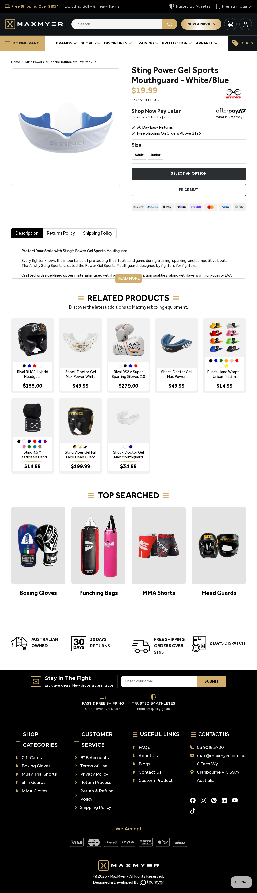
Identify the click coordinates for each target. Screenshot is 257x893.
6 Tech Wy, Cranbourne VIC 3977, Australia (218, 772)
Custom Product (156, 780)
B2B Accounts (94, 757)
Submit (211, 681)
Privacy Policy (94, 774)
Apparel (204, 43)
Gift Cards (32, 757)
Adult (139, 155)
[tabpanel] (128, 260)
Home (15, 62)
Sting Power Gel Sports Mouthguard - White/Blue (60, 62)
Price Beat (188, 190)
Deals (246, 43)
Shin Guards (34, 782)
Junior (155, 155)
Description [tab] (27, 233)
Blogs (144, 764)
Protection (175, 43)
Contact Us (150, 772)
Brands (64, 43)
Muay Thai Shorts (39, 774)
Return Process (95, 782)
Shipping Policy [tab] (97, 233)
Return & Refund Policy (97, 795)
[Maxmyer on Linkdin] (224, 800)
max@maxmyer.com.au (219, 755)
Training (145, 43)
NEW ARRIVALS (201, 24)
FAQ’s (144, 747)
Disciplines (115, 43)
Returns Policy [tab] (61, 233)
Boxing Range (27, 43)
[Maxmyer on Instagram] (203, 800)
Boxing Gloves (36, 766)
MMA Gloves (34, 791)
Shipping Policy (95, 807)
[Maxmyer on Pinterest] (214, 800)
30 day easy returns (155, 127)
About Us (148, 755)
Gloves (88, 43)
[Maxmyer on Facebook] (193, 800)
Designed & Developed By (115, 882)
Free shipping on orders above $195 (169, 133)
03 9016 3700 (210, 747)
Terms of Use (93, 766)
